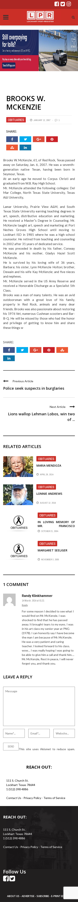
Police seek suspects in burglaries (33, 388)
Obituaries (16, 119)
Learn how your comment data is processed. (31, 753)
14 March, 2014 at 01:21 (33, 600)
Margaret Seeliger (52, 550)
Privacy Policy (33, 798)
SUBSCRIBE (43, 896)
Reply (25, 605)
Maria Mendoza (48, 465)
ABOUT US (13, 896)
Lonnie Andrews (49, 494)
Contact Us (13, 798)
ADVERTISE (28, 896)
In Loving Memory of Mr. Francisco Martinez (56, 525)
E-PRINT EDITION (61, 896)
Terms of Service (54, 798)
